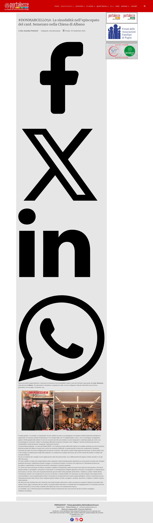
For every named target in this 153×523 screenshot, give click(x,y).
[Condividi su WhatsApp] (61, 381)
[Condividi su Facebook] (61, 120)
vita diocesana (54, 31)
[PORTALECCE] (17, 5)
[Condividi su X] (61, 207)
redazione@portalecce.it (88, 507)
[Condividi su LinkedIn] (61, 294)
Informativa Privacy (76, 516)
